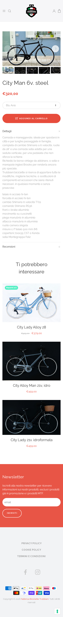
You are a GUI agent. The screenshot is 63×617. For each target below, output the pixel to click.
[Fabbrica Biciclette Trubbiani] (31, 10)
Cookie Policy (31, 550)
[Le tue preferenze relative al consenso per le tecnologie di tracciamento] (57, 611)
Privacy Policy (31, 543)
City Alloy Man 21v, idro (31, 385)
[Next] (55, 48)
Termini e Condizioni (31, 556)
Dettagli (6, 131)
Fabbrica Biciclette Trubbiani (35, 599)
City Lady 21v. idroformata (31, 440)
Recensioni (8, 246)
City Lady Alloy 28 (31, 327)
